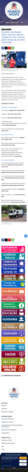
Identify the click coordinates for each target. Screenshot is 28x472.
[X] (6, 48)
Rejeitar (23, 461)
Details (14, 467)
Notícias (3, 29)
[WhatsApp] (12, 48)
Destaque (9, 29)
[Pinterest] (9, 48)
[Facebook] (2, 48)
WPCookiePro (14, 470)
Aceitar (23, 464)
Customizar (23, 457)
